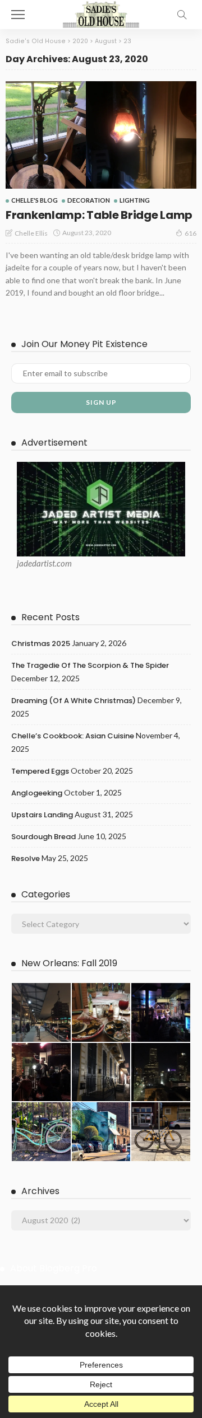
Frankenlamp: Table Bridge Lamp (99, 215)
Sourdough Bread (43, 836)
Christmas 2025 (40, 643)
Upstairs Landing (42, 814)
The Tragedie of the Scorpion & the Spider (90, 665)
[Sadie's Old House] (101, 13)
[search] (181, 14)
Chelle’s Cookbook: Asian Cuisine (72, 736)
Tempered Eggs (40, 771)
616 (190, 233)
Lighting (135, 200)
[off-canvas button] (18, 14)
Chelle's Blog (34, 200)
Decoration (88, 200)
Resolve (25, 858)
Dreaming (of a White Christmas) (73, 700)
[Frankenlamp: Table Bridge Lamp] (101, 134)
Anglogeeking (36, 793)
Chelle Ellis (31, 233)
